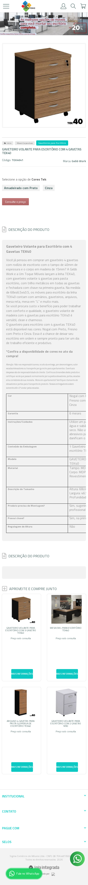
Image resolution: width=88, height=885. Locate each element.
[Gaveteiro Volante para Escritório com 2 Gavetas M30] (66, 730)
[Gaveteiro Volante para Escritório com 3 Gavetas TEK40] (21, 637)
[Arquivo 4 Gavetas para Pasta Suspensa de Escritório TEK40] (21, 730)
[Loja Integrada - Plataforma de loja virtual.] (44, 867)
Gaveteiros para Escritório (52, 143)
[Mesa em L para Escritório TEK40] (66, 637)
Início (9, 143)
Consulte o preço (15, 202)
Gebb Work (79, 161)
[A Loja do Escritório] (28, 6)
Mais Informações (22, 673)
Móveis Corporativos (25, 143)
